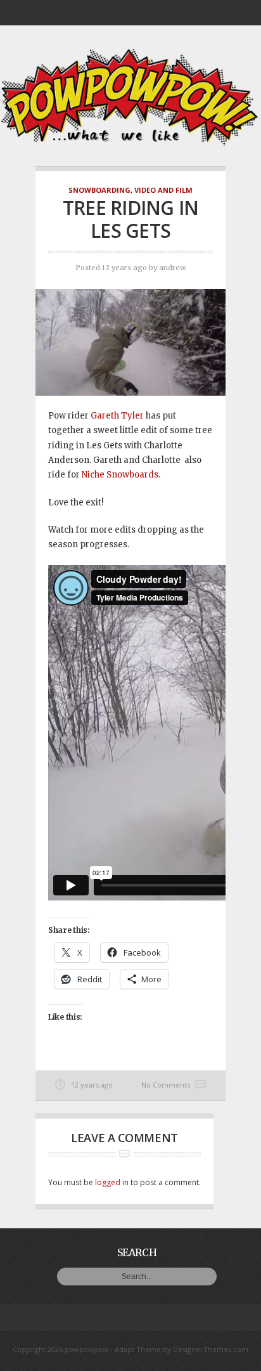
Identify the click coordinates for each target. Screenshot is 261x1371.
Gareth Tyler (117, 415)
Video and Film (163, 190)
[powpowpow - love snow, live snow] (130, 143)
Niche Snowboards (120, 474)
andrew (172, 267)
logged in (112, 1182)
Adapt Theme (138, 1349)
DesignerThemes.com (210, 1349)
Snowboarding (99, 190)
